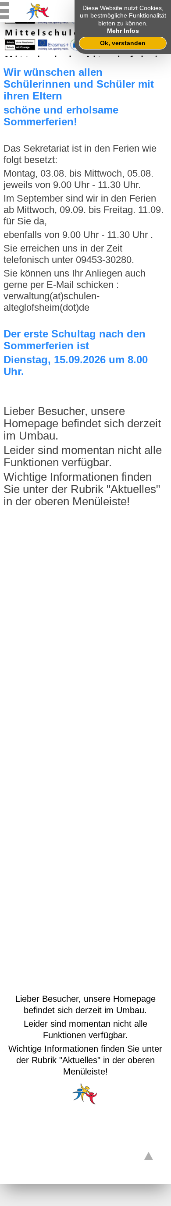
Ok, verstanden (123, 42)
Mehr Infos (123, 30)
